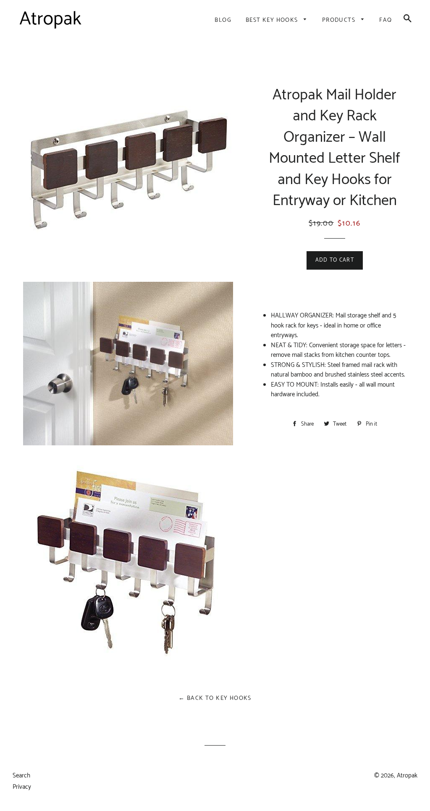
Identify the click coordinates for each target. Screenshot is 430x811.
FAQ (385, 20)
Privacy (22, 787)
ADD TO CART (334, 260)
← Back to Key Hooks (215, 698)
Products (339, 20)
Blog (223, 20)
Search (21, 775)
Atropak (407, 775)
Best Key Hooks (273, 20)
